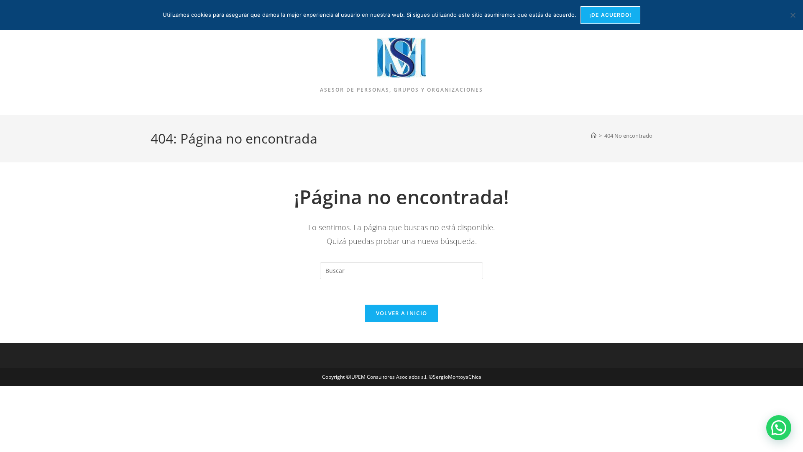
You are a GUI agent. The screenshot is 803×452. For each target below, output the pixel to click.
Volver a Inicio (401, 313)
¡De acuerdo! (610, 15)
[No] (792, 15)
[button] (778, 427)
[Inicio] (593, 135)
